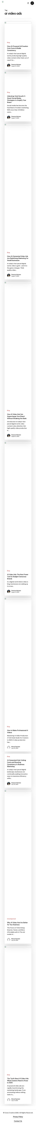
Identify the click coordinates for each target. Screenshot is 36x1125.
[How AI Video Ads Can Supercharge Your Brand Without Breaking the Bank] (18, 361)
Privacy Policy (18, 1117)
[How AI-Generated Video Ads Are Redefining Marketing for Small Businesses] (18, 202)
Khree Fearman (15, 746)
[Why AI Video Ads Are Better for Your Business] (18, 867)
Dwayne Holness (16, 64)
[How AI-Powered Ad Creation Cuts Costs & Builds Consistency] (18, 45)
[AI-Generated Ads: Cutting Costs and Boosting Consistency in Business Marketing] (18, 771)
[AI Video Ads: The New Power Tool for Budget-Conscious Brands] (18, 519)
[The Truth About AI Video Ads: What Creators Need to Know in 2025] (18, 1025)
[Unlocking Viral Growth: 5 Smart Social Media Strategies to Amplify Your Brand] (18, 96)
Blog (8, 42)
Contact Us (18, 1121)
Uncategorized (11, 919)
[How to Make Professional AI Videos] (18, 675)
